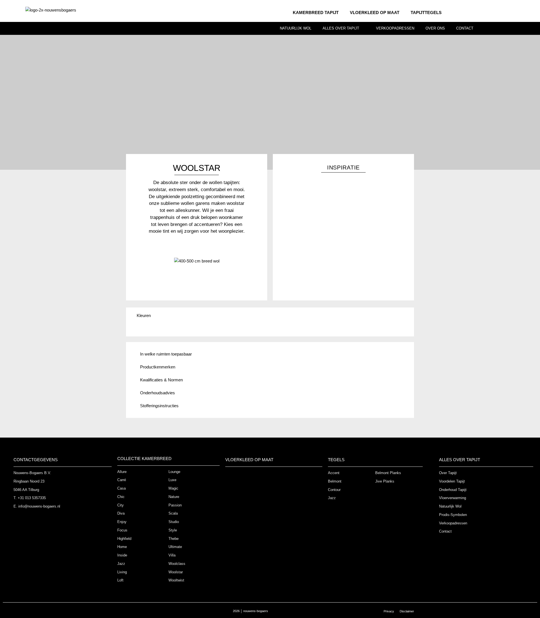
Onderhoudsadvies (157, 392)
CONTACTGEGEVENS (36, 459)
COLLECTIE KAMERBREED (144, 458)
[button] (270, 354)
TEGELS (336, 459)
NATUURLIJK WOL (295, 28)
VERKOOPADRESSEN (395, 28)
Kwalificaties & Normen (161, 379)
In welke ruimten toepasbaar (166, 354)
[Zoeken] (535, 28)
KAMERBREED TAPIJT (316, 12)
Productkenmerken (157, 367)
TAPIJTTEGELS (426, 12)
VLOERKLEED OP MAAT (374, 12)
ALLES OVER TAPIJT (341, 28)
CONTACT (464, 28)
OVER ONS (435, 28)
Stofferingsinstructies (160, 405)
